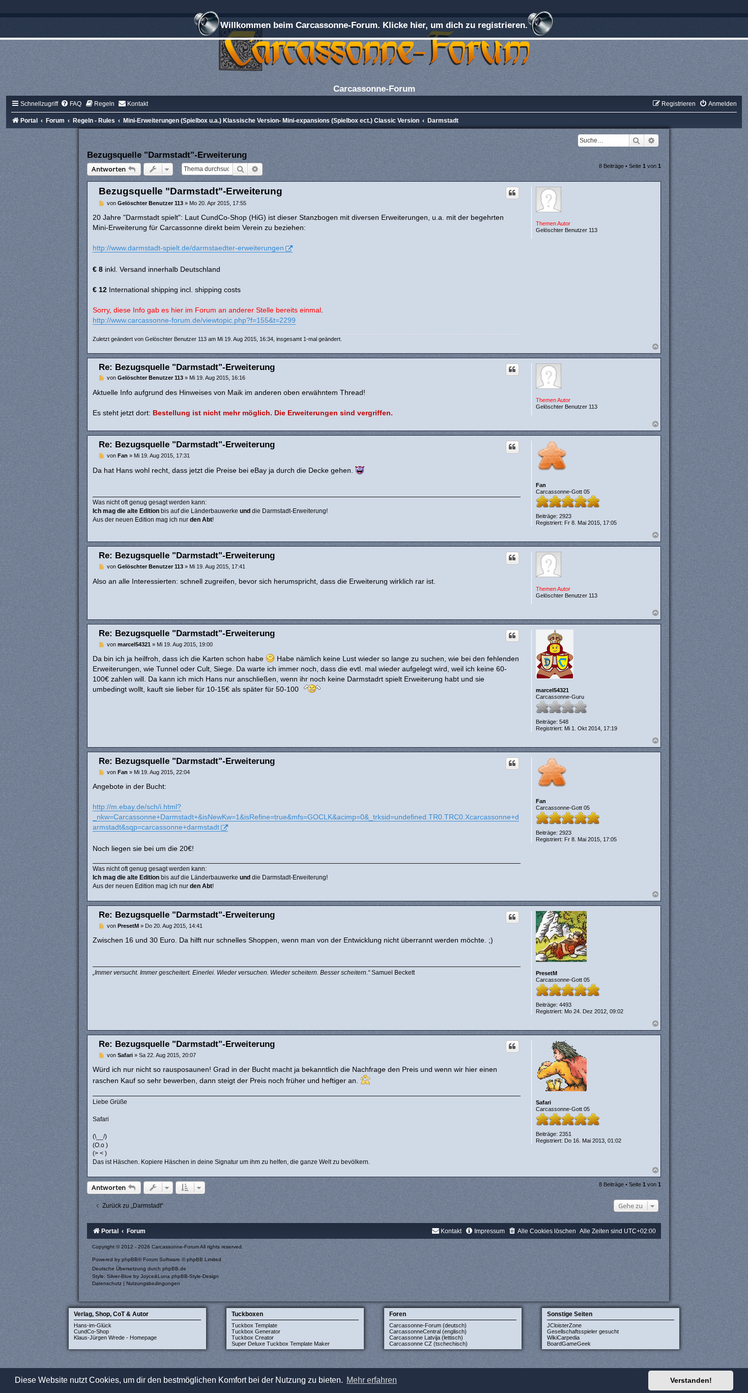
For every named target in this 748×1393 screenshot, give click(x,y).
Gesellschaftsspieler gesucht (583, 1331)
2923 (565, 516)
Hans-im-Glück (92, 1325)
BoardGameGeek (569, 1344)
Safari (543, 1102)
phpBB (130, 1259)
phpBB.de (174, 1268)
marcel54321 (552, 690)
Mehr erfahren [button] (372, 1380)
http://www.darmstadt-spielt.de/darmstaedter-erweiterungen (188, 248)
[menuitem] (71, 103)
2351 (565, 1134)
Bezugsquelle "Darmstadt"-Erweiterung (167, 154)
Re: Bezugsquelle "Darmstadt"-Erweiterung (187, 367)
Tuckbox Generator (256, 1331)
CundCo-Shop (91, 1331)
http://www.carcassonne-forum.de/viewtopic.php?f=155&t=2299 (194, 320)
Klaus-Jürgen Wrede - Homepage (115, 1337)
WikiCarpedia (563, 1337)
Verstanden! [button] (691, 1380)
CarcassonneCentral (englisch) (428, 1331)
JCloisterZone (564, 1325)
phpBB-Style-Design (195, 1276)
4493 (565, 1005)
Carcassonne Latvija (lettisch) (426, 1337)
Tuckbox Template (254, 1325)
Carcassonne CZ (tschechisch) (428, 1344)
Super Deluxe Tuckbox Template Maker (281, 1344)
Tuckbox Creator (253, 1337)
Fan (541, 485)
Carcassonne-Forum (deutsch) (428, 1325)
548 (563, 722)
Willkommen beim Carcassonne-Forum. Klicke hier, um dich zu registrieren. (374, 25)
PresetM (546, 973)
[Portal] (374, 48)
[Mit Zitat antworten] (512, 193)
